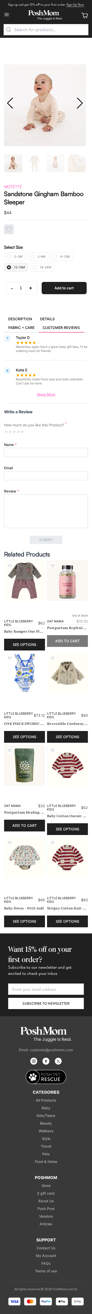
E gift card (46, 1193)
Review (11, 491)
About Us (46, 1201)
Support (46, 1239)
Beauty (46, 1123)
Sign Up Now (75, 4)
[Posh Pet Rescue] (46, 1077)
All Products (46, 1100)
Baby (46, 1108)
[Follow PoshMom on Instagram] (33, 1061)
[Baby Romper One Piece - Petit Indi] (24, 580)
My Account (46, 1255)
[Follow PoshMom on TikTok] (58, 1061)
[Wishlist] (9, 565)
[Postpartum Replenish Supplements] (67, 580)
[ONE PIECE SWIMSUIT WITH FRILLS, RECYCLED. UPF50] (24, 673)
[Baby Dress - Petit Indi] (24, 857)
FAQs (46, 1263)
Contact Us (46, 1248)
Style (46, 1138)
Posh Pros (46, 1208)
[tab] (20, 319)
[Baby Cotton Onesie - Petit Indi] (67, 765)
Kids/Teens (46, 1115)
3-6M (41, 256)
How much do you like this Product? (35, 424)
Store (46, 1185)
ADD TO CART (67, 641)
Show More (46, 394)
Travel (46, 1146)
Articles (46, 1224)
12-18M (19, 267)
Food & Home (46, 1161)
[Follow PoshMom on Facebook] (46, 1061)
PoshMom (46, 1177)
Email (8, 468)
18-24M (45, 267)
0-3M (18, 256)
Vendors (46, 1216)
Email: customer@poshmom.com (46, 1050)
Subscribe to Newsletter (46, 1003)
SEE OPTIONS (24, 644)
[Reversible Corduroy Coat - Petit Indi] (67, 673)
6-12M (65, 256)
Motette (13, 186)
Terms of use (46, 1271)
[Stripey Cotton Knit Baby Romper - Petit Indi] (67, 857)
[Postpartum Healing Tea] (24, 765)
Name (10, 444)
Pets (46, 1154)
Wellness (46, 1131)
